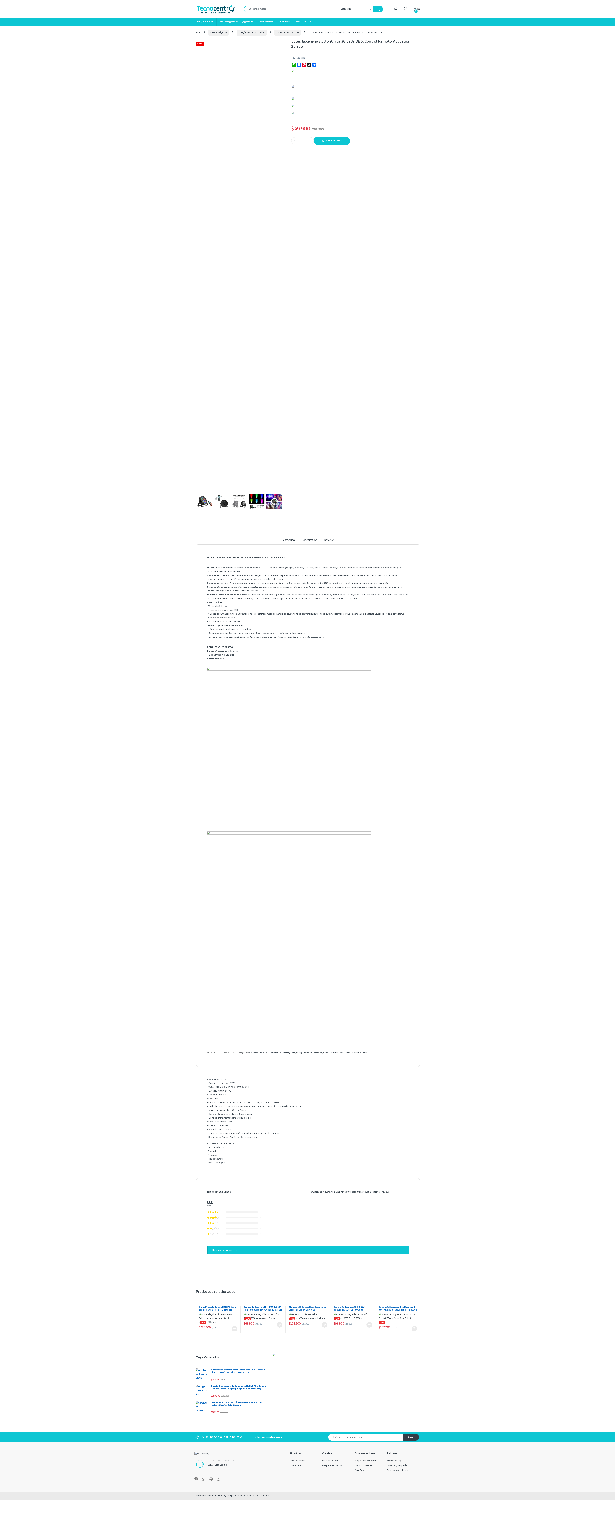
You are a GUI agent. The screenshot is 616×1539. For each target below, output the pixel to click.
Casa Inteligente (227, 22)
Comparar (300, 58)
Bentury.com (224, 1495)
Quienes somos (297, 1461)
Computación (266, 22)
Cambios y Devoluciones (398, 1470)
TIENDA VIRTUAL (304, 22)
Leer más (234, 1328)
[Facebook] (299, 65)
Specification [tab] (309, 540)
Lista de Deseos (330, 1461)
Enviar (411, 1437)
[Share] (314, 65)
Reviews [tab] (329, 540)
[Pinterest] (304, 65)
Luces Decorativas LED (288, 32)
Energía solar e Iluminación (252, 32)
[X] (309, 65)
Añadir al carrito (334, 140)
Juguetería (247, 22)
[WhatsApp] (293, 65)
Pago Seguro (361, 1470)
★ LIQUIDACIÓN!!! (205, 22)
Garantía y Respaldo (397, 1465)
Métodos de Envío (363, 1465)
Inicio (198, 32)
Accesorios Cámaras (258, 1053)
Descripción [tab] (288, 540)
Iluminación (338, 1053)
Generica (327, 1053)
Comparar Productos (332, 1465)
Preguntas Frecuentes (365, 1461)
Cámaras (284, 22)
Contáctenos (296, 1465)
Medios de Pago (395, 1461)
